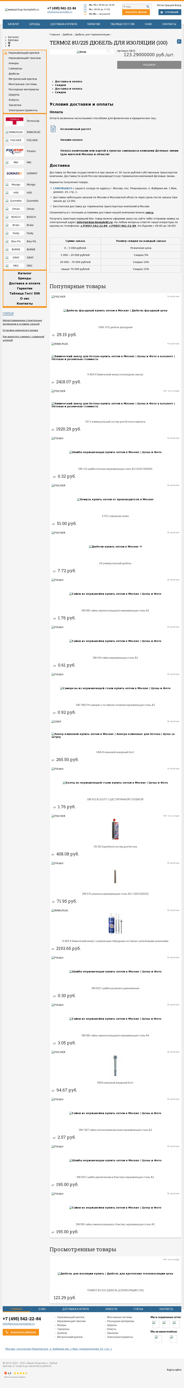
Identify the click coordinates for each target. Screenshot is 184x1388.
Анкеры (61, 1325)
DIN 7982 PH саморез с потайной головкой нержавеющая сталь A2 (115, 705)
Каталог (13, 24)
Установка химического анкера (20, 330)
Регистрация (165, 5)
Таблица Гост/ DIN (122, 24)
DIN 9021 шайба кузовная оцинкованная (115, 988)
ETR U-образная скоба (115, 516)
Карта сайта (174, 1369)
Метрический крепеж (70, 1337)
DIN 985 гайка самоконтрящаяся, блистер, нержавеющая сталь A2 (115, 1224)
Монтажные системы (119, 1317)
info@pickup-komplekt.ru (59, 12)
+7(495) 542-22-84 (93, 225)
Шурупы (112, 1325)
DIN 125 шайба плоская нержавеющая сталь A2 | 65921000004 (115, 468)
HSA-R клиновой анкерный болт (115, 752)
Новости (111, 1309)
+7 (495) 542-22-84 (61, 8)
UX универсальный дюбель (115, 563)
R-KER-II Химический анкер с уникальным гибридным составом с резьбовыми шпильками (115, 941)
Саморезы (63, 1329)
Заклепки (112, 1333)
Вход (178, 5)
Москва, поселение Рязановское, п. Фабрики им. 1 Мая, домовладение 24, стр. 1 (58, 1348)
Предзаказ (149, 65)
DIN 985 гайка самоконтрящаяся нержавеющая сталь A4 (115, 1035)
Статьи (8, 313)
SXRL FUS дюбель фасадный (115, 327)
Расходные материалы (120, 1321)
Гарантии (93, 24)
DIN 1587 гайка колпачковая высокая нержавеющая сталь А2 (115, 1129)
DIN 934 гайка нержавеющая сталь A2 (115, 657)
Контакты (169, 24)
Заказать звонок (136, 12)
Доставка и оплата (63, 24)
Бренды (35, 24)
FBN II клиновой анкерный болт (115, 1082)
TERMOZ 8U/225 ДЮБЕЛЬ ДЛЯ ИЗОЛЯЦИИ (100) (115, 1290)
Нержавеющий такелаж (71, 1321)
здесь (149, 212)
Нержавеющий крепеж (70, 1317)
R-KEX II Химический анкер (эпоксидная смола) (115, 374)
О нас (148, 24)
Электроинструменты (120, 1337)
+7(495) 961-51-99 (122, 225)
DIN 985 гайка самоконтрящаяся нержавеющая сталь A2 (115, 610)
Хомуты (111, 1329)
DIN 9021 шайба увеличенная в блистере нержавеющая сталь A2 (115, 1177)
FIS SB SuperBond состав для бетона (115, 846)
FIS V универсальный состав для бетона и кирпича (115, 421)
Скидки (60, 85)
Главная (16, 1309)
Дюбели (62, 1333)
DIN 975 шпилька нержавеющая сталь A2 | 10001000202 (115, 893)
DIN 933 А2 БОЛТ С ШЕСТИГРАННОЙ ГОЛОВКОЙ (115, 799)
